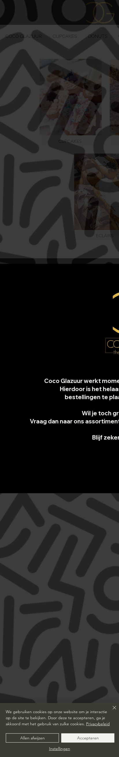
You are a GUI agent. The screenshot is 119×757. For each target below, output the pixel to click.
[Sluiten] (111, 711)
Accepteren (88, 738)
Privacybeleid (98, 723)
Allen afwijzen (32, 738)
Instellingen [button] (59, 748)
